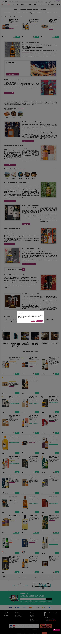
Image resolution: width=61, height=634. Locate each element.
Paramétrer (33, 320)
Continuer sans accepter (21, 317)
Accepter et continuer (39, 320)
